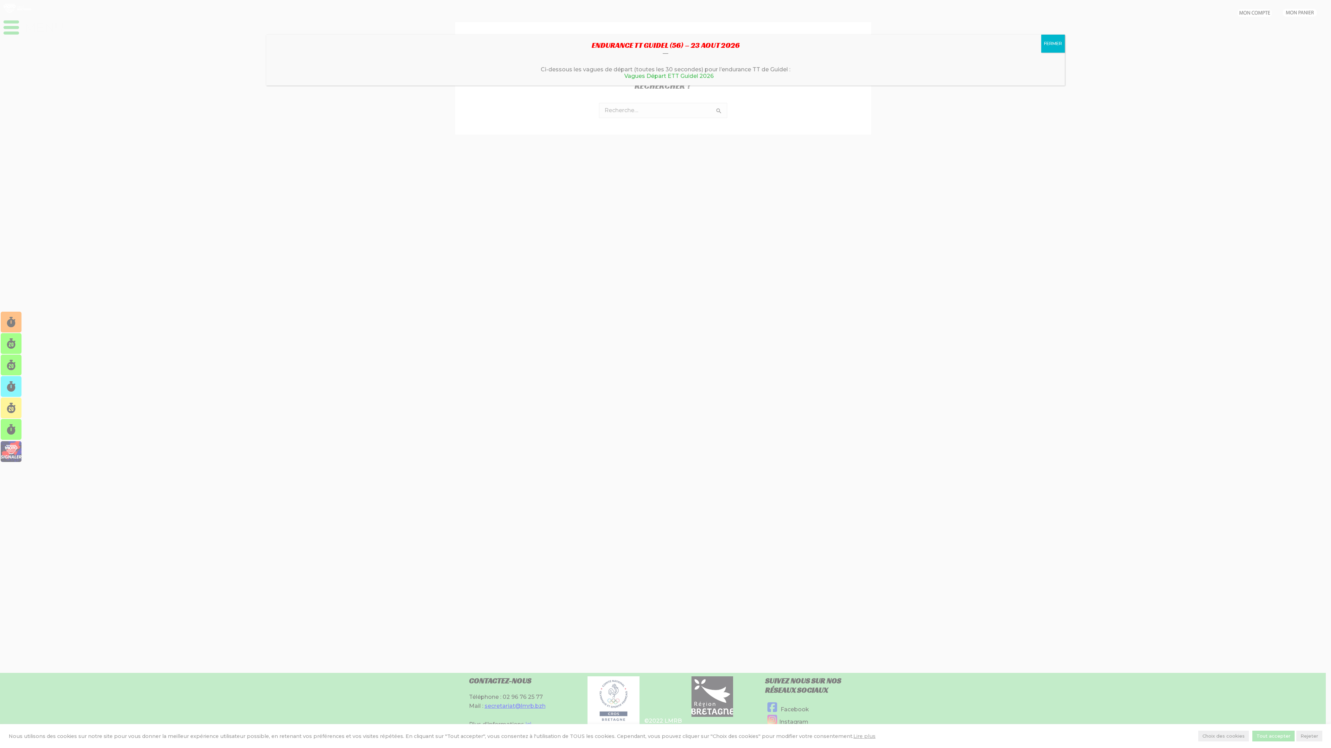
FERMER (1053, 43)
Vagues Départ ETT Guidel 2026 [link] (669, 76)
